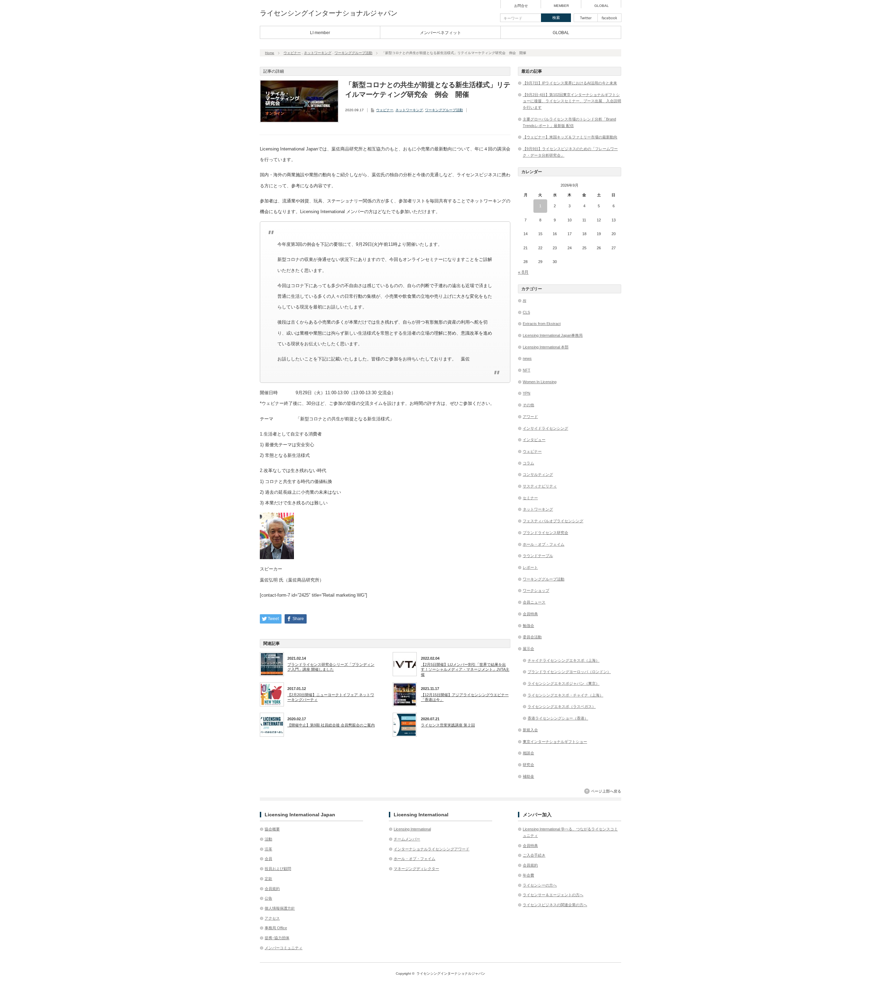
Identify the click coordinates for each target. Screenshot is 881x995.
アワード (530, 417)
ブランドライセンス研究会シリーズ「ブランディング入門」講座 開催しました (330, 666)
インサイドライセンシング (545, 428)
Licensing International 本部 (546, 347)
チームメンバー (407, 839)
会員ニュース (534, 602)
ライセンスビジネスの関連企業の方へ (555, 905)
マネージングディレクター (416, 869)
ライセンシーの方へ (540, 885)
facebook (609, 17)
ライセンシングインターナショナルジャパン (328, 13)
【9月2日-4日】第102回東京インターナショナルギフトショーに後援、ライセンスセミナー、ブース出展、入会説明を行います (572, 101)
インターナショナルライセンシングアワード (431, 849)
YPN (526, 393)
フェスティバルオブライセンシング (553, 521)
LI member (320, 32)
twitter (586, 17)
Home (269, 53)
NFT (526, 370)
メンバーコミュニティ (283, 948)
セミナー (530, 498)
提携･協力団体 (277, 938)
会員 (268, 859)
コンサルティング (538, 474)
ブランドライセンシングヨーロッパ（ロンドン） (569, 672)
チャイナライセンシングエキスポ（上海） (563, 660)
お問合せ (521, 6)
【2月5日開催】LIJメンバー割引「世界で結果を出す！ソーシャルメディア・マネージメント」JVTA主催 (465, 669)
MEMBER (561, 6)
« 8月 (523, 272)
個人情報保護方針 (280, 908)
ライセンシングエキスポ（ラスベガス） (562, 706)
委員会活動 (532, 637)
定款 (268, 879)
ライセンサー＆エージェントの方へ (553, 895)
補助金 (528, 776)
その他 (528, 405)
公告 (268, 898)
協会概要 (272, 829)
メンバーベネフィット (440, 32)
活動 (268, 839)
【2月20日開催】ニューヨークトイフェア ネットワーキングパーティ (330, 697)
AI (524, 300)
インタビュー (534, 440)
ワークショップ (536, 590)
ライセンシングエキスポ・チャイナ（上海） (565, 695)
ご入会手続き (534, 855)
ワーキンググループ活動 (353, 53)
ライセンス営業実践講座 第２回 (448, 725)
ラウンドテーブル (538, 556)
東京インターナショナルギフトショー (555, 742)
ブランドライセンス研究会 (545, 533)
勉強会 (528, 626)
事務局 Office (276, 928)
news (527, 358)
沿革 (268, 849)
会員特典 (530, 614)
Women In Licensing (539, 382)
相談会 (528, 753)
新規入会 (530, 730)
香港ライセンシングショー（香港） (558, 718)
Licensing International (412, 829)
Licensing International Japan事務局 (553, 335)
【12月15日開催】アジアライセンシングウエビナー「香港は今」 (465, 697)
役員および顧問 (278, 869)
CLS (526, 312)
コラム (528, 463)
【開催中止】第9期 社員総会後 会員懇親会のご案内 (331, 725)
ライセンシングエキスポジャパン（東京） (563, 683)
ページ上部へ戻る (606, 791)
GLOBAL (601, 6)
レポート (530, 567)
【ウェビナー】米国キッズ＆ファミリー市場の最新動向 (570, 137)
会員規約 (272, 889)
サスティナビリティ (540, 486)
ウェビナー (292, 53)
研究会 (528, 765)
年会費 (528, 875)
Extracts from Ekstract (542, 324)
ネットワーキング (317, 53)
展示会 (528, 649)
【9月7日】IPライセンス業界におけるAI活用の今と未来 (570, 83)
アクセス (272, 918)
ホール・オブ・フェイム (543, 544)
